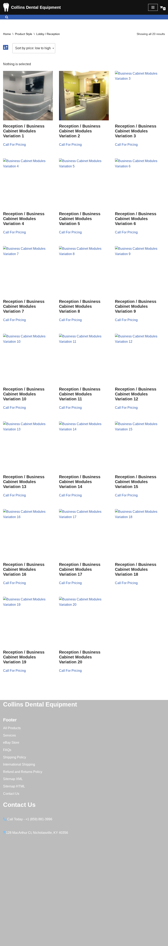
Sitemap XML (13, 779)
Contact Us (11, 793)
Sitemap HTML (14, 786)
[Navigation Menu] (153, 7)
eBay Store (11, 742)
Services (9, 735)
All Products (12, 728)
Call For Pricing (14, 144)
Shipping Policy (14, 757)
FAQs (7, 750)
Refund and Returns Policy (22, 772)
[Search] (6, 17)
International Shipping (19, 764)
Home (7, 34)
